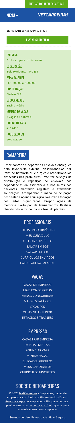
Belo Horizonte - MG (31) (23, 71)
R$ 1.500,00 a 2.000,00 (21, 83)
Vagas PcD (37, 307)
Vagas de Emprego (37, 285)
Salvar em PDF (37, 247)
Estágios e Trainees (37, 318)
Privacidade (39, 417)
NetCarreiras (28, 393)
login (18, 30)
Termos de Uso (19, 417)
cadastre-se (32, 30)
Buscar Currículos (37, 361)
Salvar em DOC (37, 252)
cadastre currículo (41, 405)
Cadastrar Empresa (37, 339)
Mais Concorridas (37, 290)
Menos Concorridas (37, 296)
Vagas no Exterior (37, 312)
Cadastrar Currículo (38, 230)
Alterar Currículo (37, 241)
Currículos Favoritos (37, 372)
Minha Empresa (37, 345)
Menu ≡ (12, 15)
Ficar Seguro (57, 417)
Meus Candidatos (38, 367)
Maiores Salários (37, 301)
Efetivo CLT (14, 94)
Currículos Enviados (37, 258)
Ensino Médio (15, 105)
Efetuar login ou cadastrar (46, 4)
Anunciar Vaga (37, 350)
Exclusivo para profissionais (24, 60)
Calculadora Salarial (37, 263)
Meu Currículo (38, 236)
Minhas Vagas (37, 356)
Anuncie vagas (15, 401)
